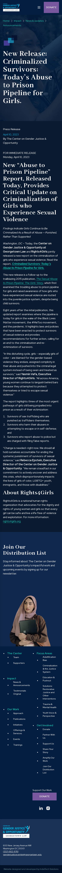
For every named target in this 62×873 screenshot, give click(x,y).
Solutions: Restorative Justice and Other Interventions (49, 692)
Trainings (17, 744)
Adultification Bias (49, 658)
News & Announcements (21, 684)
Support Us (48, 743)
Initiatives (18, 724)
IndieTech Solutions (49, 869)
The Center (14, 653)
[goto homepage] (11, 7)
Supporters (19, 663)
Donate (51, 7)
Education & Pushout (49, 679)
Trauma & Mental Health (49, 706)
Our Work (13, 709)
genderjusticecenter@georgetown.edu (22, 854)
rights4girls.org (12, 521)
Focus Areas (44, 653)
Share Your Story (48, 751)
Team (16, 657)
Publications (19, 719)
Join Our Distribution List (48, 769)
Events (16, 739)
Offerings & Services (19, 732)
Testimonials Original (19, 692)
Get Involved (45, 725)
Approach (18, 713)
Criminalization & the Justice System (50, 668)
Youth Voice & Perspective (49, 714)
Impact (11, 678)
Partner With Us (49, 736)
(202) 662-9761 (10, 851)
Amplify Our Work (48, 759)
